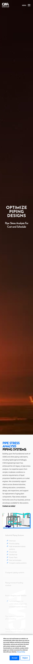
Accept (14, 658)
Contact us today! (8, 506)
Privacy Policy (21, 652)
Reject (25, 658)
